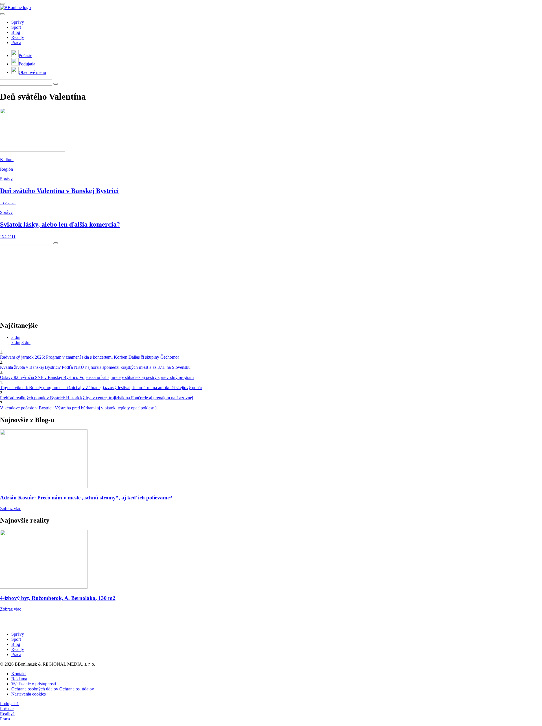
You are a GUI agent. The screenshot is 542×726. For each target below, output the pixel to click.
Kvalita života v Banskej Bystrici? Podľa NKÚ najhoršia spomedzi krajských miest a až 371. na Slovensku (95, 367)
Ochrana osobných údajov (34, 688)
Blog (15, 32)
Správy (17, 22)
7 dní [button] (15, 342)
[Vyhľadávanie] (55, 84)
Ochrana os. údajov (76, 688)
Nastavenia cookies (28, 694)
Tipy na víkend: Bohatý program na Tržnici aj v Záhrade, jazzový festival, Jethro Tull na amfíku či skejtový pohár (101, 387)
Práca (16, 42)
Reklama (19, 678)
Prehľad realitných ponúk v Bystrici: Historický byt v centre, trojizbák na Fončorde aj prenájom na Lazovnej (96, 397)
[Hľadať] (2, 14)
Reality (17, 37)
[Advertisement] (42, 280)
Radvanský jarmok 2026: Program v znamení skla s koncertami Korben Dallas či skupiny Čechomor (89, 357)
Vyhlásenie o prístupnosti (33, 683)
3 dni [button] (15, 337)
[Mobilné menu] (2, 4)
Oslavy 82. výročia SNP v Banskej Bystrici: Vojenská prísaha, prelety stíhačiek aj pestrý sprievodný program (97, 377)
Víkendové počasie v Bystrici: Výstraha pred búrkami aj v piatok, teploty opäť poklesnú (78, 407)
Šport (16, 27)
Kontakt (18, 673)
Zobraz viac (10, 508)
